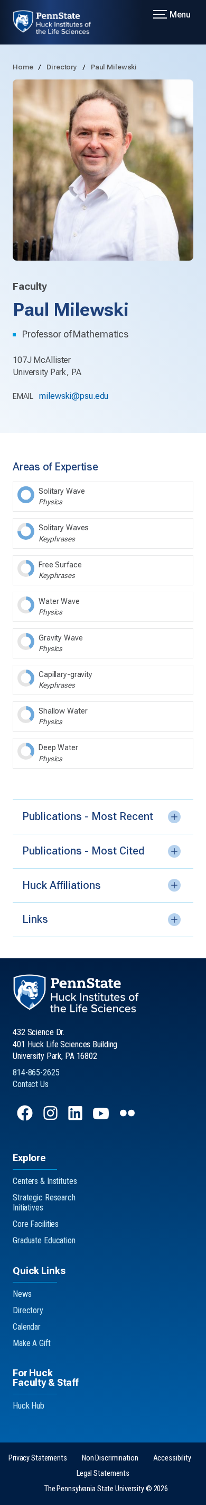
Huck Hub (28, 1406)
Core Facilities (36, 1224)
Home (23, 67)
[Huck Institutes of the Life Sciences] (58, 22)
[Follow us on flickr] (128, 1118)
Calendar (27, 1327)
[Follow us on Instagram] (51, 1118)
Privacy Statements (37, 1458)
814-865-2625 (36, 1072)
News (22, 1294)
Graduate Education (44, 1240)
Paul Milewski (114, 67)
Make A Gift (32, 1343)
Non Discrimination (110, 1458)
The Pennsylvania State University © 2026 (106, 1488)
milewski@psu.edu (73, 396)
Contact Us (31, 1084)
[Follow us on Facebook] (26, 1118)
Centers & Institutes (45, 1181)
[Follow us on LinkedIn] (76, 1118)
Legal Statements (103, 1473)
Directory (62, 67)
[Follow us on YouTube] (102, 1118)
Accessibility (172, 1458)
